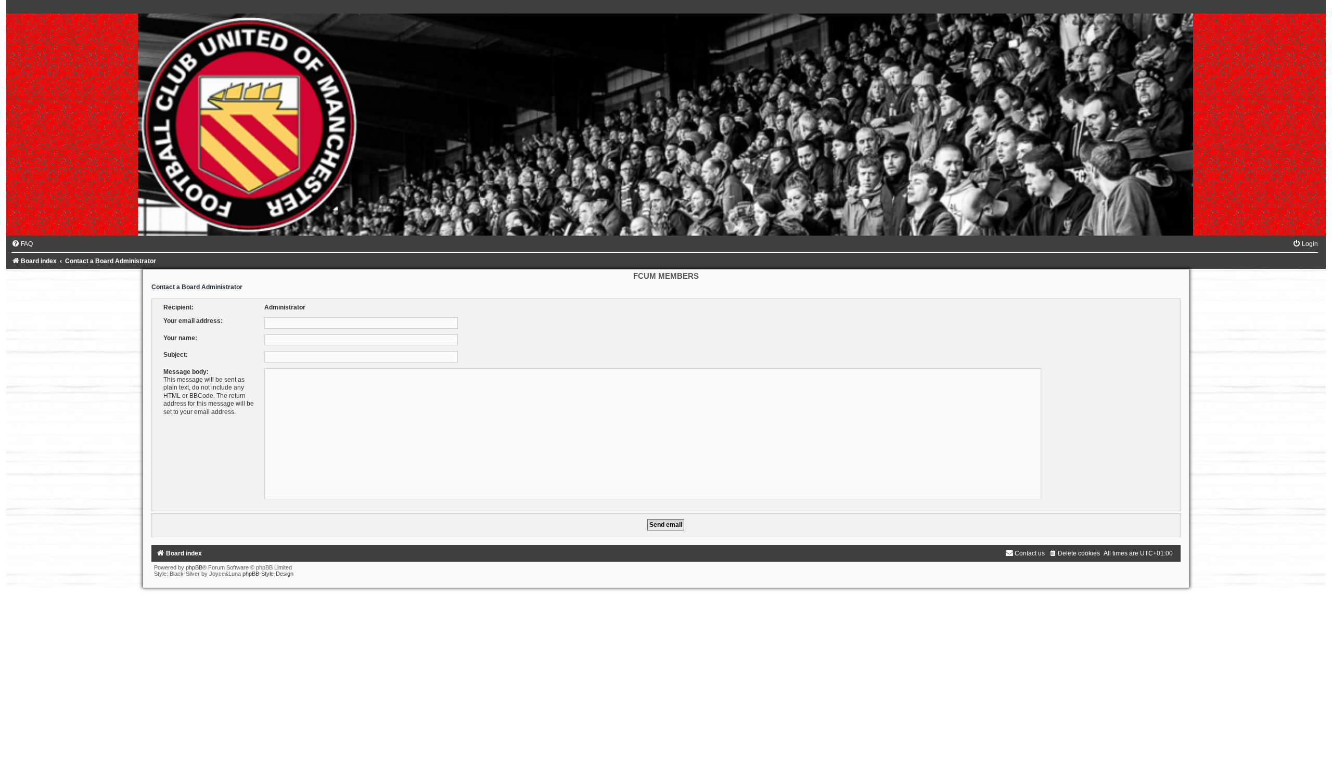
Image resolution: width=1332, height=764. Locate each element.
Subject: (175, 354)
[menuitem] (22, 244)
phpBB (194, 567)
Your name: (180, 338)
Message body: (186, 371)
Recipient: (178, 307)
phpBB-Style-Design (267, 574)
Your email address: (193, 321)
